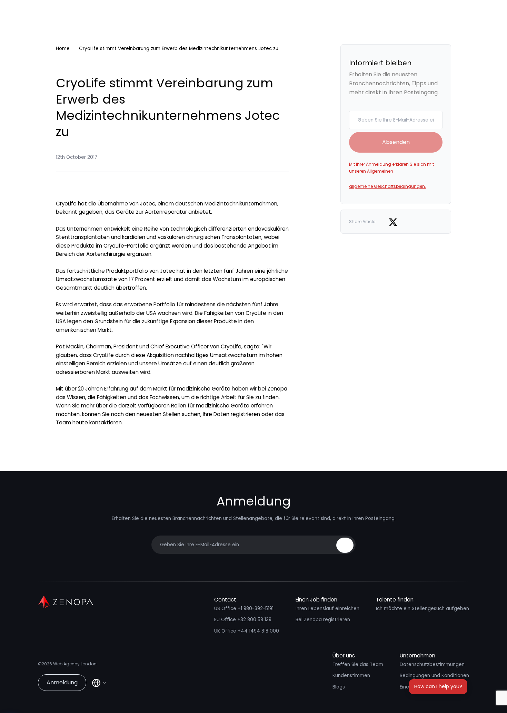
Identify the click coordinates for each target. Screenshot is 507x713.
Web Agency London (75, 664)
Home (63, 48)
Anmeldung (62, 682)
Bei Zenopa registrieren (323, 619)
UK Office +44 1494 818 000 (246, 631)
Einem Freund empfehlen (429, 687)
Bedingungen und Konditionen (434, 675)
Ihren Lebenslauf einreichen (327, 608)
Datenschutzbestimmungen (432, 664)
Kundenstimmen (351, 675)
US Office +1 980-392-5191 (244, 608)
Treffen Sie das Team (357, 664)
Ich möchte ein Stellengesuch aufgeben (422, 608)
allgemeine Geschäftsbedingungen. (387, 186)
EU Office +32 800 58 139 (242, 619)
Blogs (338, 687)
